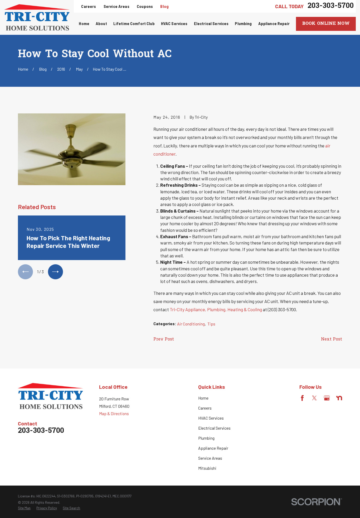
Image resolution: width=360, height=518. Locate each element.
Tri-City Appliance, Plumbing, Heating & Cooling (216, 309)
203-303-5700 (331, 6)
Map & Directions (114, 413)
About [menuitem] (101, 23)
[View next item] (55, 271)
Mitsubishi (207, 468)
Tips (211, 323)
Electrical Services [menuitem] (211, 23)
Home (203, 397)
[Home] (37, 17)
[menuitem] (24, 508)
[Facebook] (302, 398)
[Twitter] (314, 398)
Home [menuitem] (84, 23)
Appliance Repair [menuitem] (274, 23)
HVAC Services (211, 417)
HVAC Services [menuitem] (174, 23)
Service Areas (116, 6)
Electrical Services (214, 427)
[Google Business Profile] (327, 398)
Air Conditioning (191, 323)
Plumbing (206, 437)
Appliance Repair (213, 447)
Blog (164, 6)
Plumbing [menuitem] (243, 23)
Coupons (145, 6)
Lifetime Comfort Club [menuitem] (134, 23)
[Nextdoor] (339, 398)
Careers (88, 6)
